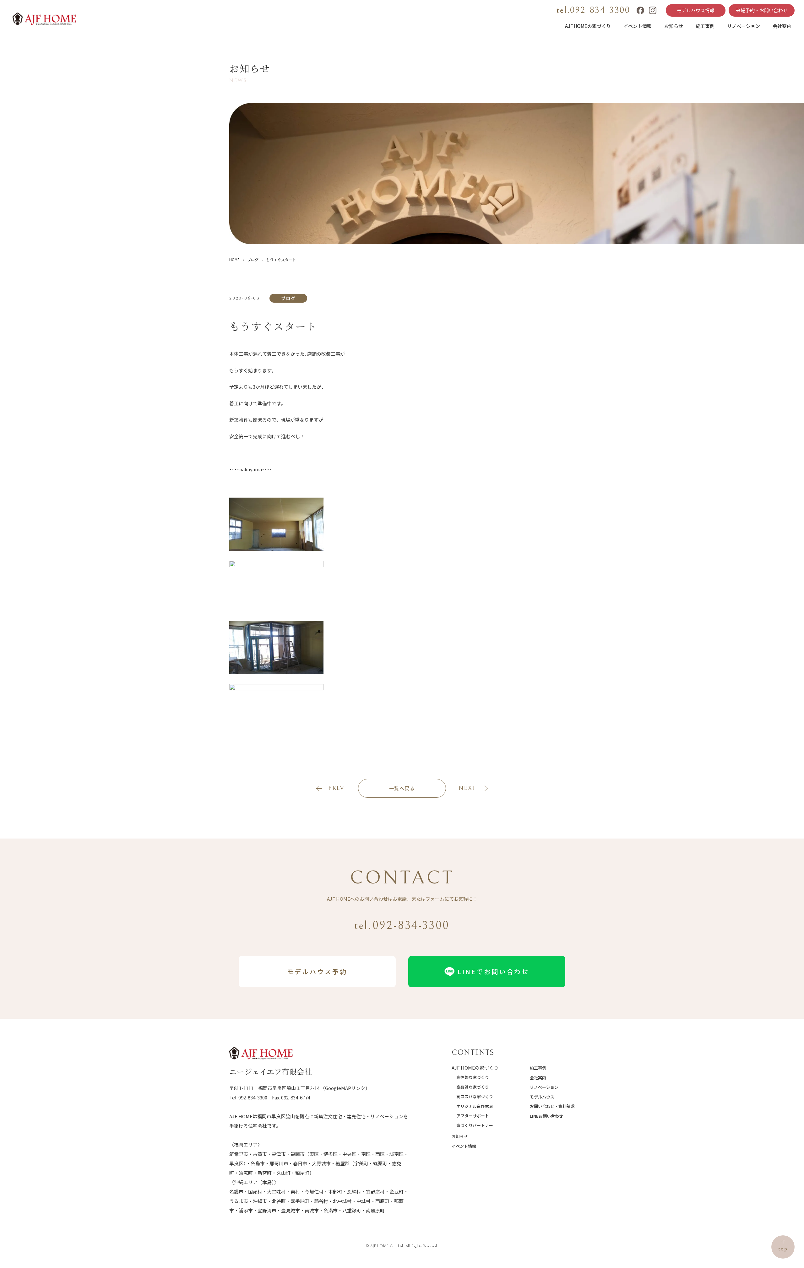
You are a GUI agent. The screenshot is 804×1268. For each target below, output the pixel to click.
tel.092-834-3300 (593, 10)
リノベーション (743, 26)
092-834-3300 (252, 1097)
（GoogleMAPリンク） (345, 1088)
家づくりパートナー (474, 1125)
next (467, 788)
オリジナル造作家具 (474, 1106)
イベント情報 (637, 26)
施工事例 (705, 26)
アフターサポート (472, 1116)
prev (336, 788)
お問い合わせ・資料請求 (552, 1106)
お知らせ (673, 26)
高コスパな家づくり (474, 1096)
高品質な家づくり (472, 1087)
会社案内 (782, 26)
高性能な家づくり (472, 1077)
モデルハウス (542, 1097)
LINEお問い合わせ (546, 1116)
